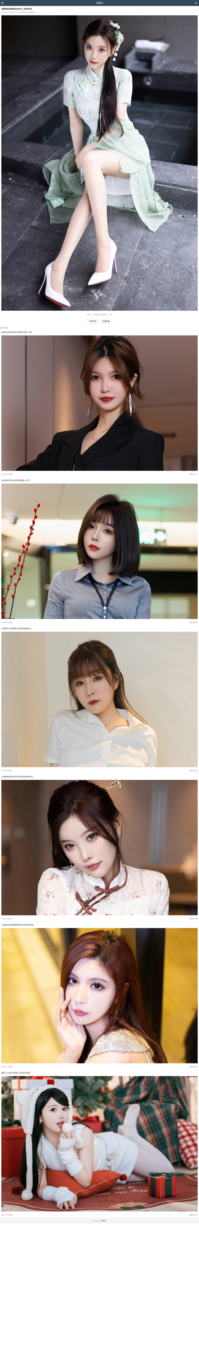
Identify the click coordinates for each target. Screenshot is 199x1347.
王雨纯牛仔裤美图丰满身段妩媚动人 (16, 628)
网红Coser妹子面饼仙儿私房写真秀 (15, 1073)
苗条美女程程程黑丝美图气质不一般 (16, 332)
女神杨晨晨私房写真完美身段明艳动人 (17, 777)
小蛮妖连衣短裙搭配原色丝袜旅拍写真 (17, 925)
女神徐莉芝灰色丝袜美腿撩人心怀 (15, 480)
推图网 (99, 3)
